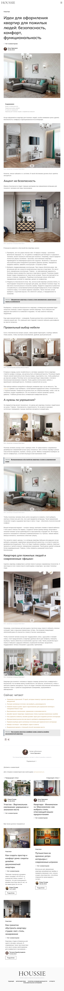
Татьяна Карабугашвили (17, 952)
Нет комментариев (11, 44)
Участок (8, 804)
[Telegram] (31, 986)
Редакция (11, 981)
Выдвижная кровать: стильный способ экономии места (26, 727)
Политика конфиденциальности (37, 981)
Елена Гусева (12, 799)
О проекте (52, 981)
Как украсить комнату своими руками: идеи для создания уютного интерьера (33, 716)
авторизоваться (39, 772)
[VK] (34, 986)
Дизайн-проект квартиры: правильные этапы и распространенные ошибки (32, 714)
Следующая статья (52, 778)
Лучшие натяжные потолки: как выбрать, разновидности (26, 704)
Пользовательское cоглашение (32, 982)
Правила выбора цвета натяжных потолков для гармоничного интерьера (32, 722)
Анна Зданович (13, 48)
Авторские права (21, 981)
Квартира (7, 11)
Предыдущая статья (11, 778)
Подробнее (10, 893)
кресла (6, 388)
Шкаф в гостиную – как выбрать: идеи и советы (23, 724)
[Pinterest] (29, 986)
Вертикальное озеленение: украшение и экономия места (26, 711)
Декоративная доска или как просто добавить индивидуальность (29, 719)
